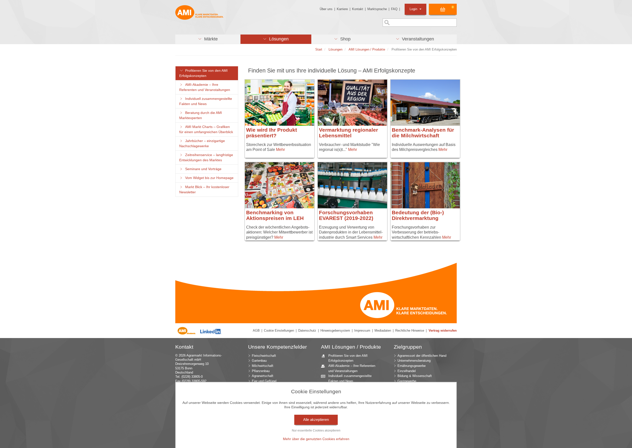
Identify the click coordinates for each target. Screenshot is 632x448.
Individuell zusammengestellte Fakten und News (205, 101)
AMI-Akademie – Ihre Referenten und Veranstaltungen (204, 87)
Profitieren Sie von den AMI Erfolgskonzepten (203, 73)
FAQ (394, 9)
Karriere (342, 9)
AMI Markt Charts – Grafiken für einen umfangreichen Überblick (206, 129)
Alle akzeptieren (316, 420)
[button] (207, 39)
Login (414, 9)
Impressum (362, 330)
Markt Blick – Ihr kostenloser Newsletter (204, 189)
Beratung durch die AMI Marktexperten (200, 115)
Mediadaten (383, 330)
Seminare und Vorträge (202, 169)
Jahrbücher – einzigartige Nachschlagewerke (202, 143)
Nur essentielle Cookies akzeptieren (316, 430)
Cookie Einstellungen (279, 330)
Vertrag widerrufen (443, 330)
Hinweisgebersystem (335, 330)
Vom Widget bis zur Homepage (208, 178)
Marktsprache (377, 9)
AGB (256, 330)
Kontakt (357, 9)
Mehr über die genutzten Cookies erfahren (316, 439)
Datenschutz (307, 330)
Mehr (280, 149)
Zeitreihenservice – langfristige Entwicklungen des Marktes (206, 157)
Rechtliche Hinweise (409, 330)
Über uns (326, 9)
